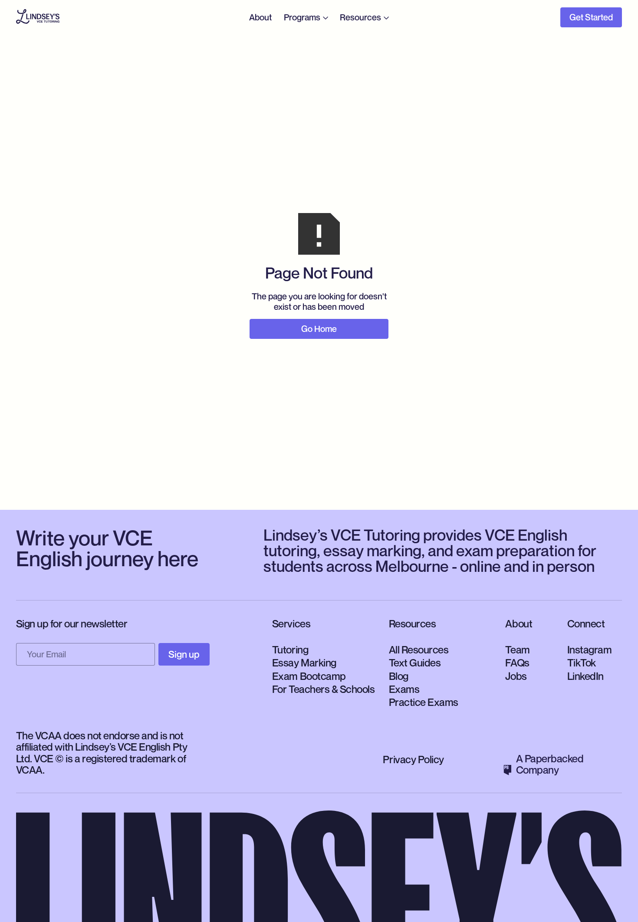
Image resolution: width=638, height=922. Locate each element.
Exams (404, 689)
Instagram (589, 649)
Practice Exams (423, 702)
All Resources (419, 649)
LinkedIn (585, 676)
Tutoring (290, 649)
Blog (398, 676)
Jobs (515, 676)
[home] (37, 17)
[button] (307, 17)
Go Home (319, 329)
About (260, 17)
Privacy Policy (413, 759)
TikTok (581, 662)
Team (517, 649)
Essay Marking (304, 662)
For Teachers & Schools (323, 689)
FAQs (517, 662)
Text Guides (415, 662)
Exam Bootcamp (309, 676)
